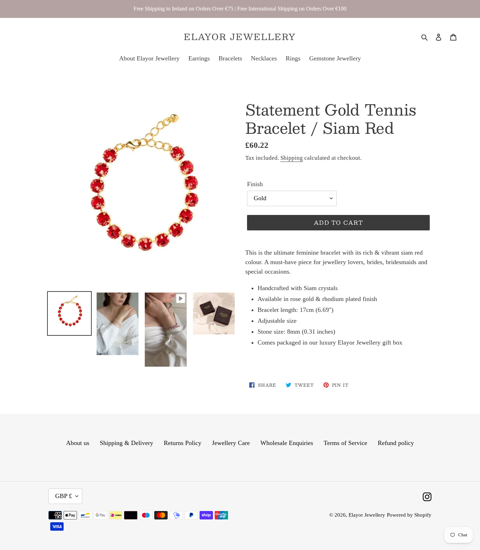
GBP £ (63, 495)
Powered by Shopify (409, 515)
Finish (255, 184)
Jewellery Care (231, 442)
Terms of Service (345, 442)
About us (77, 442)
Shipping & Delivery (126, 442)
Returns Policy (182, 442)
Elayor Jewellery (240, 37)
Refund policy (396, 442)
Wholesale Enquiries (286, 442)
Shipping (291, 158)
